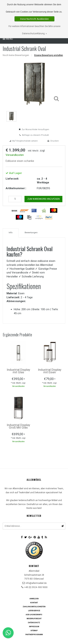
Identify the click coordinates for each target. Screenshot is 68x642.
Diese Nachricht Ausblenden (34, 19)
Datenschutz (34, 623)
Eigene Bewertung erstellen (48, 55)
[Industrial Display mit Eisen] (49, 352)
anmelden (34, 599)
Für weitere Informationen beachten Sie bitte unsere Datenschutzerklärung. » (34, 30)
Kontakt (34, 603)
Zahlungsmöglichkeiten (34, 607)
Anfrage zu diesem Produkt (35, 135)
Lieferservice (34, 611)
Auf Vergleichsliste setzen (25, 141)
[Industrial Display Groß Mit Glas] (18, 407)
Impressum (34, 627)
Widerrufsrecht (34, 619)
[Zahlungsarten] (14, 210)
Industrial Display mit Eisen (49, 371)
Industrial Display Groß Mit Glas (18, 426)
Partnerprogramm (34, 634)
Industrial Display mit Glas (18, 371)
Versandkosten (15, 155)
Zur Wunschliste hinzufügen (35, 129)
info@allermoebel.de (36, 583)
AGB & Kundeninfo (34, 615)
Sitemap (34, 630)
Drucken (54, 141)
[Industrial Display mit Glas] (18, 352)
